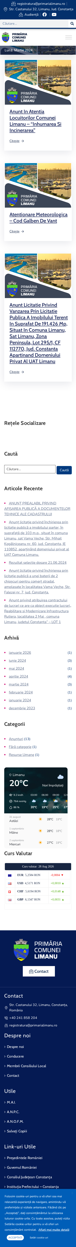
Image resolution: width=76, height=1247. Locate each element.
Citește (14, 141)
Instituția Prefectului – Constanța (33, 1187)
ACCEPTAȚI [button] (15, 1237)
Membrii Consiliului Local (26, 1066)
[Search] (72, 23)
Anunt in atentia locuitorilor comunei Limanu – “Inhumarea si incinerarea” (35, 120)
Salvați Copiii (17, 1131)
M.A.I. (11, 1102)
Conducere (15, 1056)
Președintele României (24, 1158)
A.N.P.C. (13, 1112)
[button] (16, 801)
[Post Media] (38, 82)
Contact (13, 1075)
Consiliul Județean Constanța (29, 1177)
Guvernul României (22, 1167)
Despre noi (15, 1047)
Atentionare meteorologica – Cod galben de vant (39, 217)
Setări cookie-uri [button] (39, 1237)
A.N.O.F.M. (15, 1121)
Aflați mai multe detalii (53, 1230)
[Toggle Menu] (68, 37)
